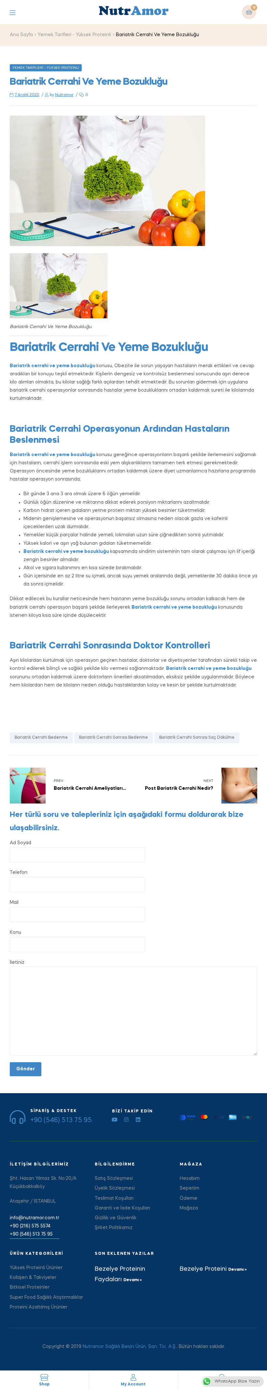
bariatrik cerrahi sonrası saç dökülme (196, 738)
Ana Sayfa (21, 35)
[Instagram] (126, 1119)
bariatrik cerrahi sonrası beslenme (113, 738)
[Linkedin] (138, 1119)
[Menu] (17, 12)
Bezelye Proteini (204, 1269)
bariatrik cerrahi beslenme (41, 738)
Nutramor (64, 95)
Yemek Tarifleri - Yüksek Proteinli (74, 35)
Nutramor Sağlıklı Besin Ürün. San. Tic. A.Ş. (129, 1346)
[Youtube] (114, 1119)
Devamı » (132, 1280)
